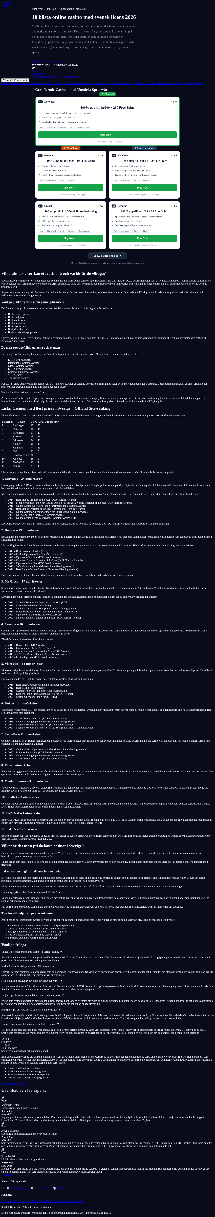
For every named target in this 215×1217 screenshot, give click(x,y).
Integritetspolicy (9, 1201)
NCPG (58, 1188)
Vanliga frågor (195, 83)
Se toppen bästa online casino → (49, 61)
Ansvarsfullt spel (74, 1201)
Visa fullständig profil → (14, 1083)
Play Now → (107, 134)
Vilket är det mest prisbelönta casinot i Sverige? (160, 83)
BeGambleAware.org (135, 263)
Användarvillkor (27, 1201)
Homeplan (6, 2)
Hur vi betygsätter (55, 1201)
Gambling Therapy (18, 1188)
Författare (6, 5)
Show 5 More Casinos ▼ (107, 255)
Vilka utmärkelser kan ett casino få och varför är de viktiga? (33, 83)
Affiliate (41, 1201)
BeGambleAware (41, 1188)
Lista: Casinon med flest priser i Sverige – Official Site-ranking (100, 83)
